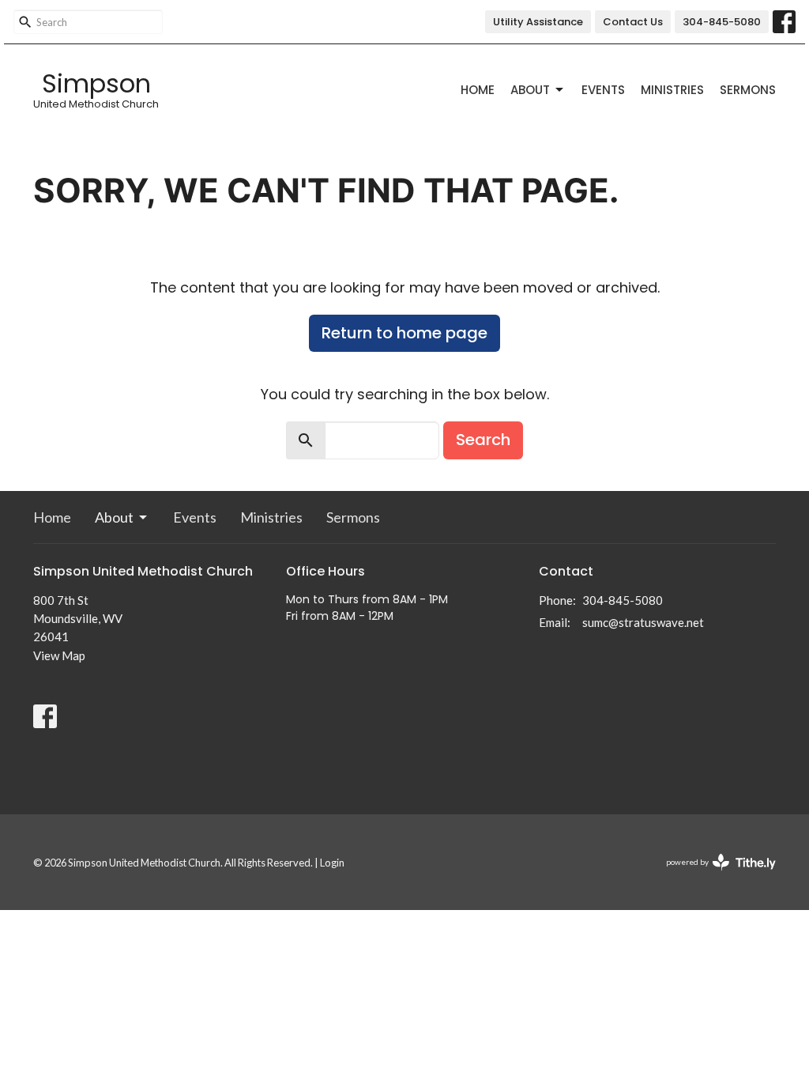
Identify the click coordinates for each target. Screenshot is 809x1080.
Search (483, 440)
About (530, 89)
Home (478, 89)
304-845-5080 (722, 21)
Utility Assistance (538, 21)
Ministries (672, 89)
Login (332, 862)
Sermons (748, 89)
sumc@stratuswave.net (643, 622)
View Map (59, 655)
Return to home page (404, 333)
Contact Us (633, 21)
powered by (713, 875)
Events (603, 89)
